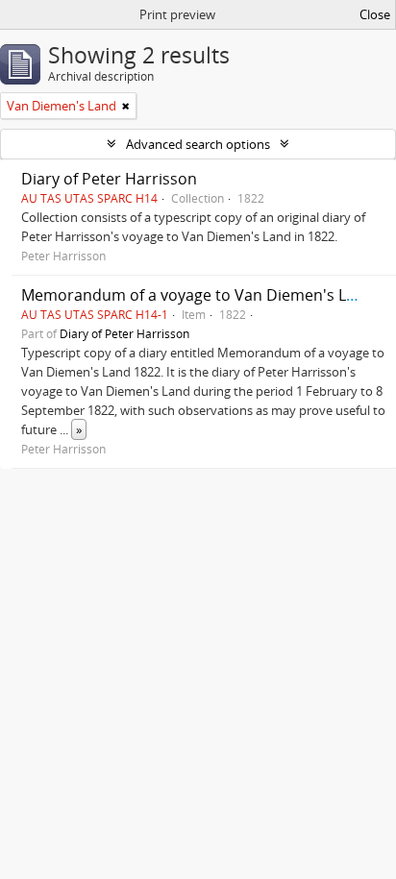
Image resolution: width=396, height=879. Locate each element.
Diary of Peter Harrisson (109, 178)
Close (374, 14)
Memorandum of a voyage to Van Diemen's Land (197, 294)
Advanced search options (198, 144)
